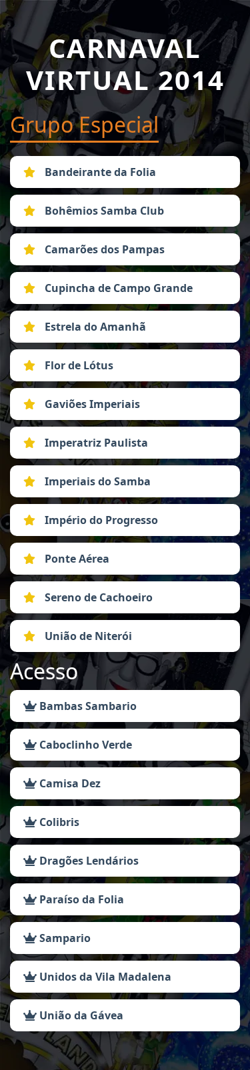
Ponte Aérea (75, 558)
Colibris (58, 822)
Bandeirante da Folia (99, 172)
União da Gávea (80, 1015)
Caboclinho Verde (84, 744)
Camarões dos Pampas (103, 249)
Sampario (64, 938)
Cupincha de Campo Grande (117, 288)
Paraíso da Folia (80, 899)
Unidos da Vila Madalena (104, 976)
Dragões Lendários (88, 860)
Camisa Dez (69, 783)
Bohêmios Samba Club (103, 210)
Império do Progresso (100, 520)
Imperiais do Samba (96, 481)
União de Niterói (87, 636)
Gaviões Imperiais (91, 404)
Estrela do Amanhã (94, 326)
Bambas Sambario (87, 706)
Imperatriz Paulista (95, 442)
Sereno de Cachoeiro (97, 597)
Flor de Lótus (77, 365)
